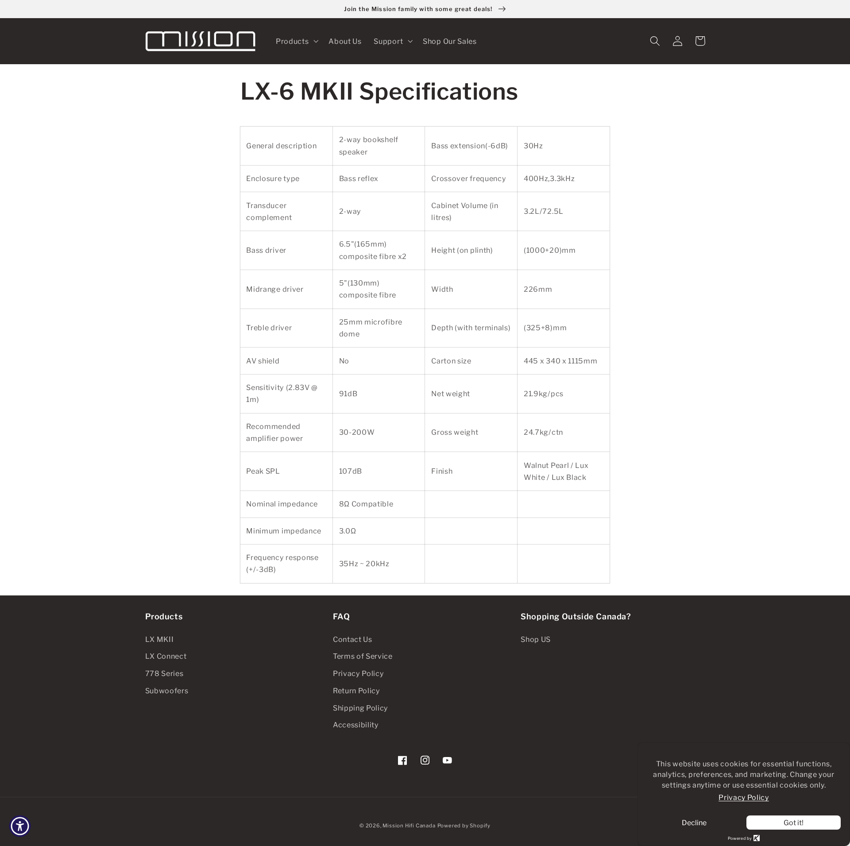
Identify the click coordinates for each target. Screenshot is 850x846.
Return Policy (356, 690)
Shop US (536, 639)
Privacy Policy (358, 673)
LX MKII (159, 639)
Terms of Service (363, 656)
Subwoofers (167, 690)
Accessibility (356, 724)
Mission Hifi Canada (408, 826)
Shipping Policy (360, 707)
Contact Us (352, 639)
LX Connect (166, 656)
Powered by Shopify (464, 826)
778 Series (164, 673)
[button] (296, 41)
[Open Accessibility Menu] (20, 826)
